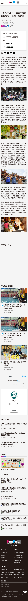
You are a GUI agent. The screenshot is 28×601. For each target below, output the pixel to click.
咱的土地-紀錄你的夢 (6, 575)
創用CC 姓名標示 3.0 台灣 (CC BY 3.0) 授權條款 (9, 47)
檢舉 (12, 25)
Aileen (4, 482)
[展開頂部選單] (25, 2)
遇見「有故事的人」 (19, 577)
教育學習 (15, 37)
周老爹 (5, 528)
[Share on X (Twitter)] (8, 53)
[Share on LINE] (11, 53)
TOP (25, 591)
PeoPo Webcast (7, 498)
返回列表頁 (14, 385)
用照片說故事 (4, 577)
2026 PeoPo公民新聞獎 (7, 572)
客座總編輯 (17, 562)
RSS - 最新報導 (5, 584)
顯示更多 (8, 43)
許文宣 (5, 520)
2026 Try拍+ (4, 570)
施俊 (14, 400)
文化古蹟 (9, 37)
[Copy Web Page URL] (14, 53)
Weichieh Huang (8, 308)
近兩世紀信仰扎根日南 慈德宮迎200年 (14, 518)
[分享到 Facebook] (5, 53)
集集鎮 (15, 34)
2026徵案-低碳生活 (19, 570)
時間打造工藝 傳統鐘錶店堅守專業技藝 (13, 504)
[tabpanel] (14, 381)
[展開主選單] (2, 2)
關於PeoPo (4, 552)
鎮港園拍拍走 (6, 512)
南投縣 (11, 34)
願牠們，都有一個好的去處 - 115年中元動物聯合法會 (13, 480)
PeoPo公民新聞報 (19, 552)
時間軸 (3, 557)
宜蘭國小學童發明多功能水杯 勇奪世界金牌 (15, 363)
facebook (11, 545)
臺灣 (7, 34)
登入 (18, 381)
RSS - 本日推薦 (5, 587)
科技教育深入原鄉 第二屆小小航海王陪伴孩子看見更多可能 (14, 306)
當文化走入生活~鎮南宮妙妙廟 (10, 511)
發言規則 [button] (24, 376)
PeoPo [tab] (11, 376)
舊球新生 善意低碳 (7, 497)
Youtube (16, 545)
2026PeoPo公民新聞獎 (8, 469)
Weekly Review (5, 560)
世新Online (6, 366)
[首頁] (14, 3)
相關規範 (3, 555)
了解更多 (14, 411)
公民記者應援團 (18, 557)
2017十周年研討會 (19, 572)
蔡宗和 (5, 491)
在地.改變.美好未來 (19, 575)
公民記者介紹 (17, 560)
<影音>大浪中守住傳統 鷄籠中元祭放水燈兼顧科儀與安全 (13, 489)
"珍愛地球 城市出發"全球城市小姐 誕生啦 (13, 526)
